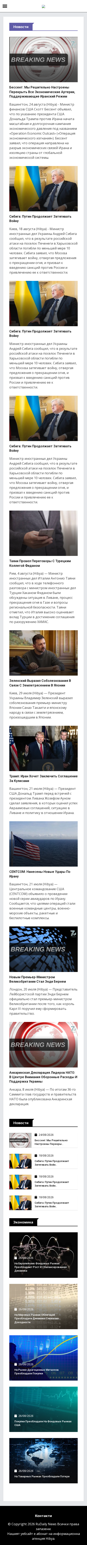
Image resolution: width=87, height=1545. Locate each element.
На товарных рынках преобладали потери (41, 1476)
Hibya (50, 1538)
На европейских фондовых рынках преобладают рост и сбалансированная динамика (40, 1267)
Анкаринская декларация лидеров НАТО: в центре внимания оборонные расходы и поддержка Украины (43, 1077)
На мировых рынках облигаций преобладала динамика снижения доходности (36, 1318)
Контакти (43, 1516)
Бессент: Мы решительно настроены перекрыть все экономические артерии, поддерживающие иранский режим (42, 91)
